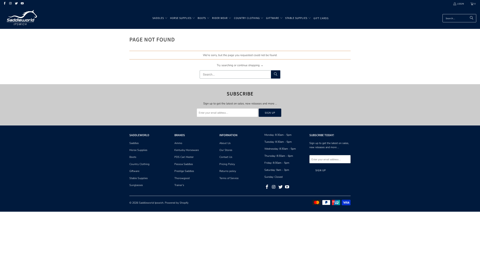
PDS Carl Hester (184, 157)
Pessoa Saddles (183, 164)
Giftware (134, 171)
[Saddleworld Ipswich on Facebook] (4, 3)
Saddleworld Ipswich (151, 203)
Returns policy (227, 171)
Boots (132, 157)
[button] (160, 18)
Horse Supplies (138, 150)
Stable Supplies (138, 178)
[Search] (471, 18)
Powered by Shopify (176, 203)
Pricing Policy (227, 164)
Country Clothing (139, 164)
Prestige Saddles (184, 171)
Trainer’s (179, 185)
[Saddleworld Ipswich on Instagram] (10, 3)
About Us (225, 143)
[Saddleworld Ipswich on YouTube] (22, 3)
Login (460, 3)
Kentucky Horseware (186, 150)
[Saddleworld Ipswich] (21, 18)
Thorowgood (182, 178)
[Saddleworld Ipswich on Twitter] (16, 3)
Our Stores (225, 150)
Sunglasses (136, 185)
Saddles (134, 143)
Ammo (178, 143)
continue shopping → (250, 65)
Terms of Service (228, 178)
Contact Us (225, 157)
